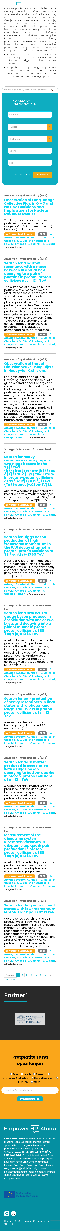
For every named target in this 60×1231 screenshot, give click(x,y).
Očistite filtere (22, 174)
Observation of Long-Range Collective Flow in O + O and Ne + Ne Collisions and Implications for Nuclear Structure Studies (29, 207)
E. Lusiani (49, 244)
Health (27, 1074)
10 (7, 979)
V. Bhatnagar (38, 240)
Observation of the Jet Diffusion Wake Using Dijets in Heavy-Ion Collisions (28, 367)
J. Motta (46, 237)
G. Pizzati (33, 237)
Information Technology (16, 1078)
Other (36, 1081)
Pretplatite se (30, 1099)
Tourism (40, 1074)
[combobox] (30, 126)
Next (13, 979)
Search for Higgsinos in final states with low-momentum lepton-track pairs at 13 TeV (29, 909)
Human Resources (44, 1078)
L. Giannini (35, 244)
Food (15, 1074)
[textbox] (30, 127)
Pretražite (42, 174)
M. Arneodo (19, 244)
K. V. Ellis (22, 240)
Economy (23, 1081)
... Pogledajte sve (13, 247)
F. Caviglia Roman (24, 436)
